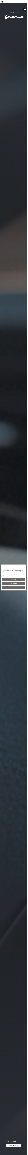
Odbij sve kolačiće (13, 583)
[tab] (6, 1151)
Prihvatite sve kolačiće (14, 587)
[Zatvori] (24, 566)
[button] (5, 2)
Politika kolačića (13, 579)
